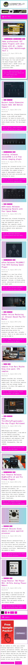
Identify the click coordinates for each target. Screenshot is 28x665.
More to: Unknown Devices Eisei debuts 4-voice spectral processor (14, 554)
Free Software (8, 39)
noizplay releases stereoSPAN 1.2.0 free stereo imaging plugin (12, 157)
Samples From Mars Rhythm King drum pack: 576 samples (13, 369)
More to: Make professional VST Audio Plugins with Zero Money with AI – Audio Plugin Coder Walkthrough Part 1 (13, 73)
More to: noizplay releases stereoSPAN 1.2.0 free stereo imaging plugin (14, 180)
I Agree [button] (18, 662)
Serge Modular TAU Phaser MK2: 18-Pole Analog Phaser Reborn (14, 583)
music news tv (17, 39)
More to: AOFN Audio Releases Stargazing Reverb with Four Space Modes (13, 235)
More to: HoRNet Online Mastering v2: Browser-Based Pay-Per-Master (14, 340)
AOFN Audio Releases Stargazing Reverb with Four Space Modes (12, 209)
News (23, 39)
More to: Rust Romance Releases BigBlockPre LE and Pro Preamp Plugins (14, 502)
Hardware (6, 526)
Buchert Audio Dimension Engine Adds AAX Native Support (13, 105)
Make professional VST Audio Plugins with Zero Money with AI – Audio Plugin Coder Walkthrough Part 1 (13, 46)
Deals (5, 364)
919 (12, 612)
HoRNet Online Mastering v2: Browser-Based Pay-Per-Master (14, 317)
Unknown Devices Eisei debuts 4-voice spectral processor (13, 531)
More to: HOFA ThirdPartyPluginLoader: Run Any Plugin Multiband (14, 448)
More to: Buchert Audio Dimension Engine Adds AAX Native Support (12, 128)
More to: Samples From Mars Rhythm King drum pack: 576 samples (13, 392)
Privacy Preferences (7, 662)
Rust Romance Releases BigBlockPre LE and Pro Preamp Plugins (12, 477)
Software (9, 100)
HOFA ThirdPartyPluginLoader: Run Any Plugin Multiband (13, 421)
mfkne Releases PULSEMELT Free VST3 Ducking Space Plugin (13, 265)
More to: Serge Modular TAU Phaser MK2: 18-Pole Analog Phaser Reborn (13, 606)
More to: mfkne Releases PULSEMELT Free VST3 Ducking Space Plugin (13, 288)
